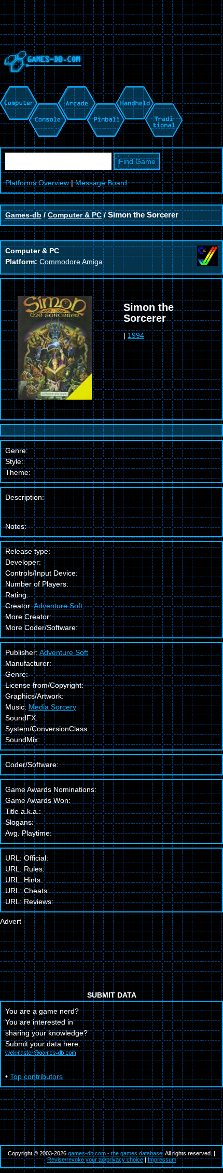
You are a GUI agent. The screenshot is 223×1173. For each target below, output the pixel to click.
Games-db (23, 215)
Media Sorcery (52, 707)
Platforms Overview (37, 183)
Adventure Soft (58, 606)
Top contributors (36, 1076)
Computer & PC (75, 215)
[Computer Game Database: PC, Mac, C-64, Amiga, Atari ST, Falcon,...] (17, 91)
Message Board (101, 183)
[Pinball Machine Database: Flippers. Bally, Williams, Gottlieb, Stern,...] (105, 91)
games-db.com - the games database (115, 1153)
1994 (136, 335)
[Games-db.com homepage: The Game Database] (41, 80)
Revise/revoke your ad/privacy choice (95, 1159)
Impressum (162, 1159)
